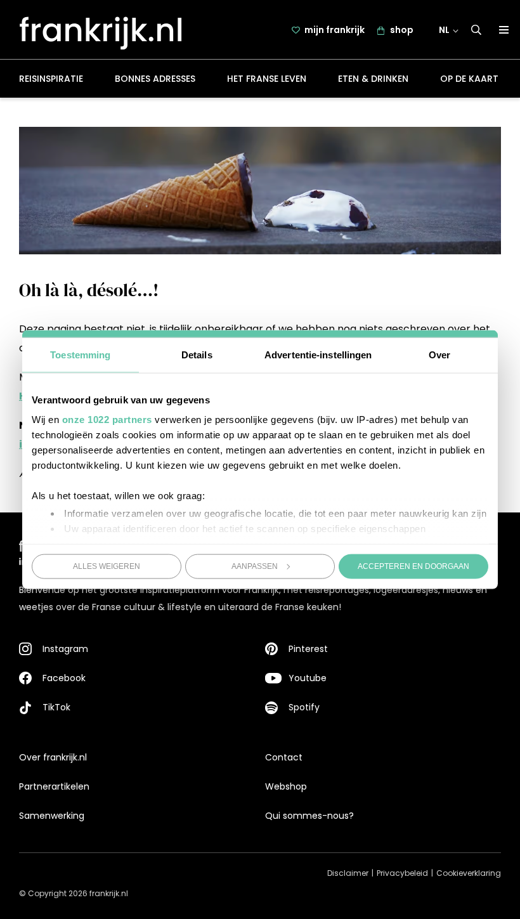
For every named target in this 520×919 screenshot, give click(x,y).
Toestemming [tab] (80, 354)
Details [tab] (196, 354)
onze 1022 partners (107, 419)
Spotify (304, 707)
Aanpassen (254, 565)
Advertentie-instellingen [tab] (318, 354)
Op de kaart (469, 78)
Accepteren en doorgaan (413, 565)
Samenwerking (51, 815)
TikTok (56, 707)
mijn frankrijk (334, 29)
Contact (283, 757)
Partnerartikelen (54, 786)
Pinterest (308, 648)
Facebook (64, 678)
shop (401, 29)
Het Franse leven (266, 78)
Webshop (286, 786)
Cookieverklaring (468, 873)
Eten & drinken (373, 78)
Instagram (65, 648)
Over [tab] (439, 354)
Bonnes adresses (155, 78)
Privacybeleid (402, 873)
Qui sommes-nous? (309, 815)
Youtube (308, 678)
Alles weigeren (106, 565)
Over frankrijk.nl (53, 757)
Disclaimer (347, 873)
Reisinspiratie (51, 78)
